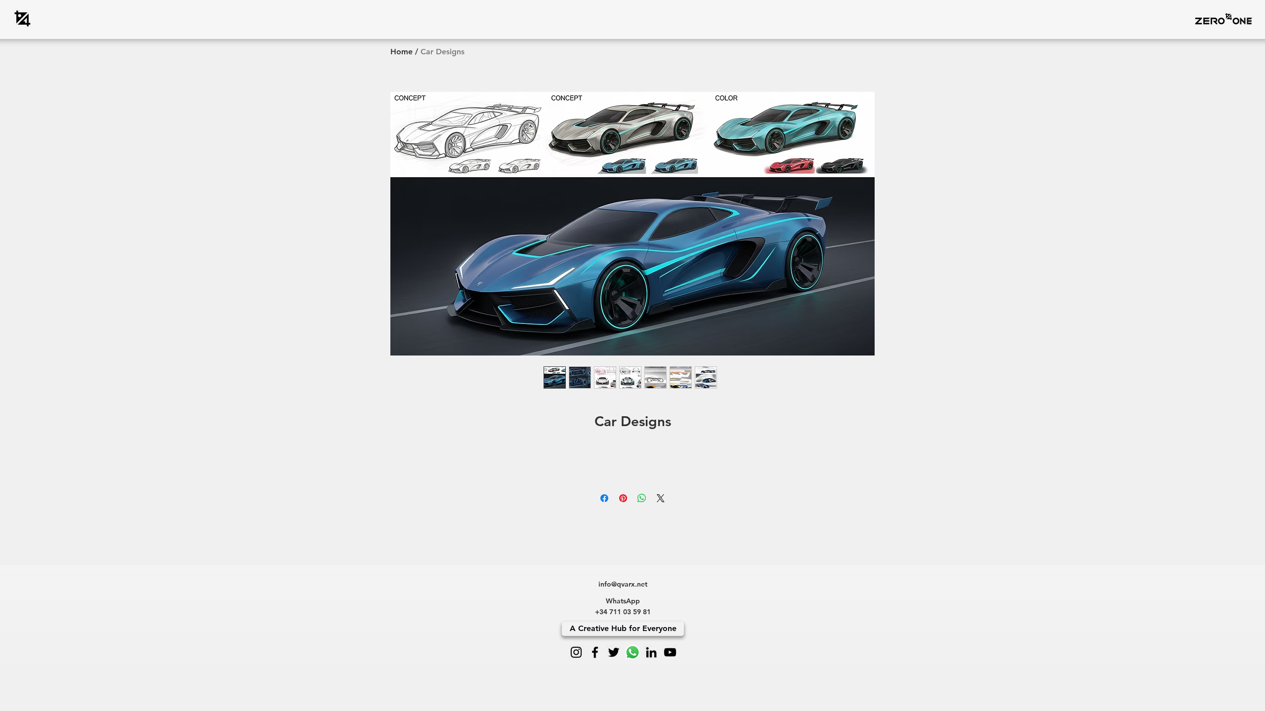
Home (401, 51)
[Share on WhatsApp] (642, 498)
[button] (1223, 18)
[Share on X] (661, 498)
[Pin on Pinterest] (623, 498)
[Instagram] (576, 652)
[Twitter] (613, 652)
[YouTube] (670, 652)
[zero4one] (22, 18)
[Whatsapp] (632, 652)
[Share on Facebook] (604, 498)
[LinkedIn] (651, 652)
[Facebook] (595, 652)
